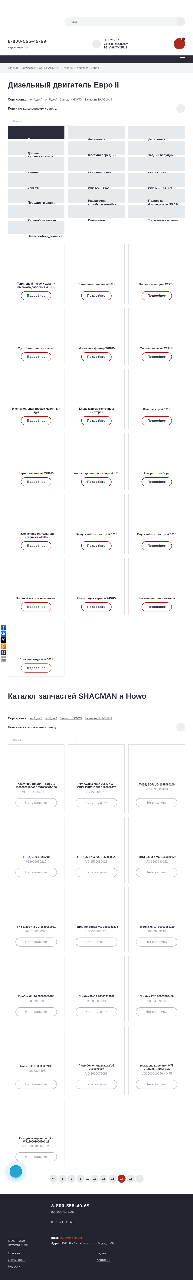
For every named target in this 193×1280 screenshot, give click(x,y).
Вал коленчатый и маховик (157, 598)
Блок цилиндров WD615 (36, 659)
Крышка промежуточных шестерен (96, 410)
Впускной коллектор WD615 (156, 534)
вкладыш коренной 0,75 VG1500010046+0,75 (156, 1067)
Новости (14, 1266)
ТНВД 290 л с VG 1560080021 (36, 926)
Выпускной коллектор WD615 (96, 534)
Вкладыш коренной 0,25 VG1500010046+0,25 (36, 1139)
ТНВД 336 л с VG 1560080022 (156, 856)
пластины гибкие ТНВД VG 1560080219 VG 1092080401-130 (36, 785)
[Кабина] (36, 164)
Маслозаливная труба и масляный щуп (36, 410)
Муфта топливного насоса (36, 348)
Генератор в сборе (156, 473)
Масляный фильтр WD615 (96, 348)
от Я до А (51, 99)
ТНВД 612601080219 (36, 856)
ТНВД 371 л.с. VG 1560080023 (96, 856)
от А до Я (36, 99)
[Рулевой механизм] (36, 211)
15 (130, 1178)
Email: (66, 1237)
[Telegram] (16, 1171)
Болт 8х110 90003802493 (36, 1066)
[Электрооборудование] (36, 227)
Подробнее (36, 295)
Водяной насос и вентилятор (36, 598)
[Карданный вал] (96, 164)
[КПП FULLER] (156, 164)
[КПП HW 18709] (96, 180)
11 (94, 1178)
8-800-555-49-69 (27, 41)
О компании (16, 1260)
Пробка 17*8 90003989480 (157, 996)
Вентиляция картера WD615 (96, 598)
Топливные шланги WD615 (96, 284)
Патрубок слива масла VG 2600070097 (96, 1067)
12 (103, 1178)
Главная (14, 1253)
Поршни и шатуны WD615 (156, 284)
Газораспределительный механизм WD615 (36, 535)
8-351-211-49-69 (62, 1222)
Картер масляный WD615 (36, 473)
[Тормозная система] (156, 211)
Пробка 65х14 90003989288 (36, 996)
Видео (101, 1253)
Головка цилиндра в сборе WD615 (96, 473)
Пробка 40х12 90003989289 (96, 996)
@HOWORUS (118, 47)
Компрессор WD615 (156, 409)
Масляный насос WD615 (156, 348)
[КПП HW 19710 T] (156, 180)
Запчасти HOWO (71, 99)
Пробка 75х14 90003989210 (157, 926)
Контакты (103, 1260)
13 (112, 1178)
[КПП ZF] (36, 180)
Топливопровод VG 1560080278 (96, 926)
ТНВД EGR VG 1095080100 (157, 784)
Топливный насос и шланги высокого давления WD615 (36, 285)
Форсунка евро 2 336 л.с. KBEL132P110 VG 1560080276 (96, 785)
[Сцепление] (96, 211)
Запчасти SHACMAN (98, 99)
